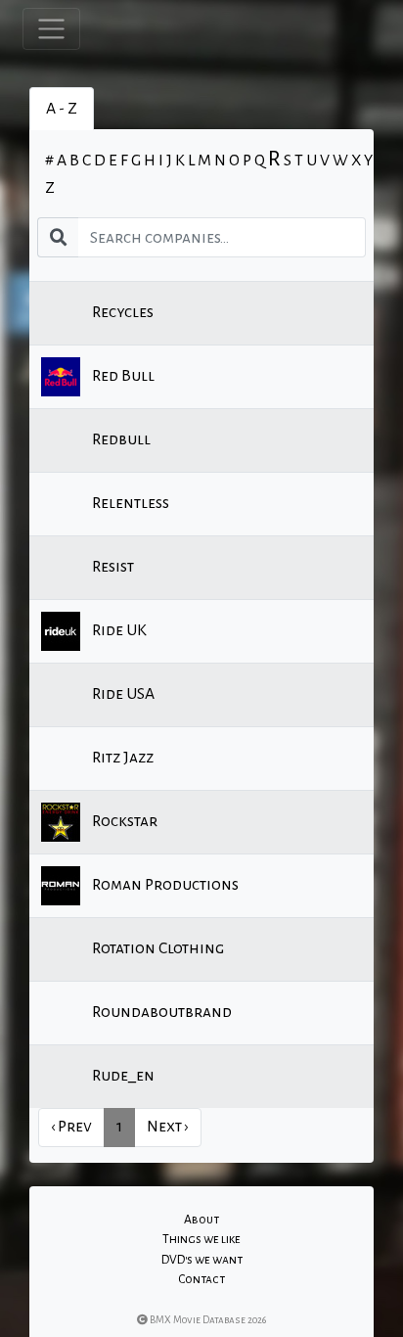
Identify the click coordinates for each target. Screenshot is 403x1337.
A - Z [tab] (61, 108)
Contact (201, 1279)
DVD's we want (202, 1260)
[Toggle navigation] (51, 29)
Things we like (201, 1239)
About (201, 1219)
